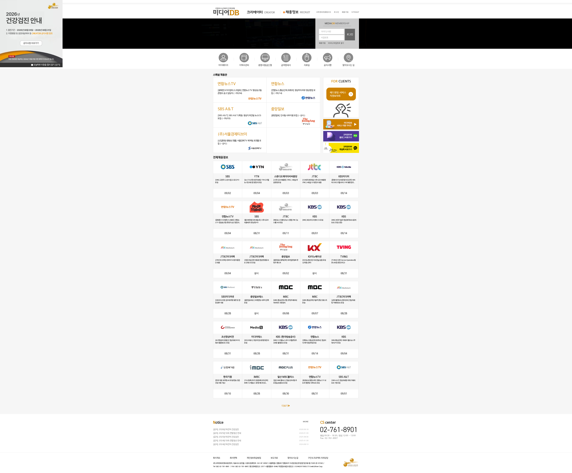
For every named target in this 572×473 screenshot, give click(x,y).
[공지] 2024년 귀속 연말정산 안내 (227, 441)
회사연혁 (233, 458)
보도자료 (274, 458)
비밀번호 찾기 (339, 43)
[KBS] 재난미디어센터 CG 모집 (312, 220)
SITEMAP (355, 12)
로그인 (336, 12)
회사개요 (216, 458)
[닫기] (57, 65)
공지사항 (328, 65)
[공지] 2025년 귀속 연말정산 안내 (227, 433)
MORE (305, 422)
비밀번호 (324, 38)
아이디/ (331, 43)
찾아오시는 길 (348, 65)
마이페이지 (223, 65)
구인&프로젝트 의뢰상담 (318, 458)
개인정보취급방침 (254, 458)
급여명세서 (286, 65)
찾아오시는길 (292, 458)
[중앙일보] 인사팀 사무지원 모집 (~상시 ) (288, 115)
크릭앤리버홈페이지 (323, 12)
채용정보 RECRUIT (295, 12)
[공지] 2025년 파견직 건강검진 (226, 437)
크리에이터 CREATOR (258, 12)
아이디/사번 (326, 32)
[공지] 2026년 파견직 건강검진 (226, 429)
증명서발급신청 (265, 65)
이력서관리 (244, 65)
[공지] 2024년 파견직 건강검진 (226, 444)
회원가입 (345, 12)
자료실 (307, 65)
